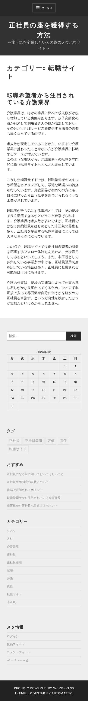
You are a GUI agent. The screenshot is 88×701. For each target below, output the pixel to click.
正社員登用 (33, 441)
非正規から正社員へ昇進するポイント (32, 506)
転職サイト (17, 449)
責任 (63, 441)
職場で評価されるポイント (25, 490)
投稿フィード (16, 644)
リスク (11, 531)
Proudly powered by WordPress (44, 688)
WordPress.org (17, 660)
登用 (10, 570)
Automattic (62, 693)
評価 (51, 441)
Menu (46, 8)
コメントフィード (19, 652)
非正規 (11, 602)
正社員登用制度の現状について (28, 482)
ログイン (13, 636)
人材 (10, 539)
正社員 (14, 441)
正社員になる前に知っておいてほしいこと (35, 474)
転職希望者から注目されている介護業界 (41, 99)
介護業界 (13, 547)
